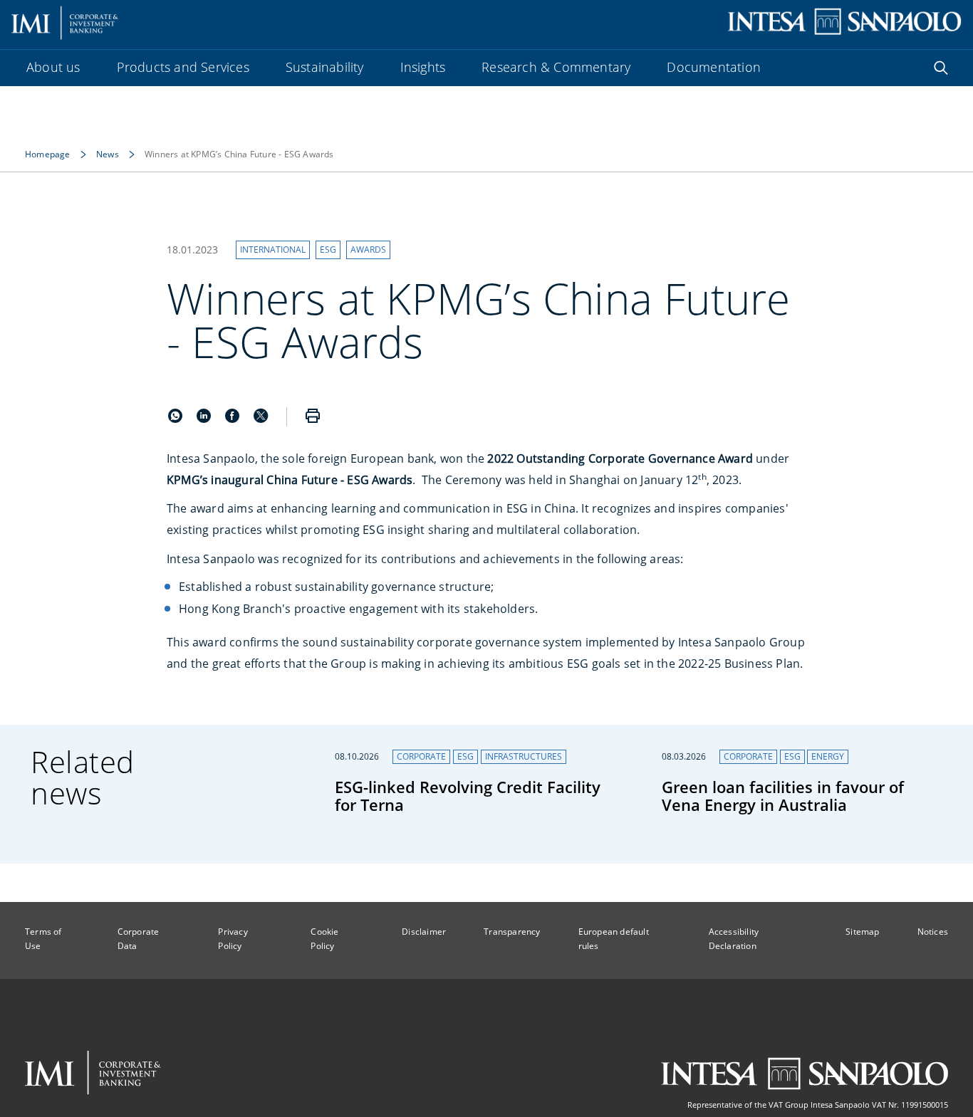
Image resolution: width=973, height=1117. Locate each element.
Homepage (48, 154)
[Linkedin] (205, 418)
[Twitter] (260, 418)
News (107, 154)
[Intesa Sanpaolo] (804, 1073)
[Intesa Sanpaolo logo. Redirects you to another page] (844, 21)
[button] (273, 250)
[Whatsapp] (177, 418)
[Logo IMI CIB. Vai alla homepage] (65, 21)
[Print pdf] (312, 416)
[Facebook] (234, 418)
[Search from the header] (941, 67)
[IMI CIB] (93, 1073)
